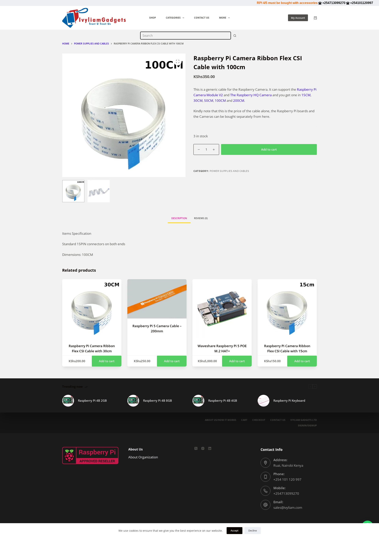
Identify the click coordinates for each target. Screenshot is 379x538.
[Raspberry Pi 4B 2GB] (68, 401)
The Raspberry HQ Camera (251, 95)
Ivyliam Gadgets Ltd (303, 420)
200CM (238, 100)
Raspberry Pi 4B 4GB (222, 400)
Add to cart (269, 149)
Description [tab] (179, 218)
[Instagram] (202, 448)
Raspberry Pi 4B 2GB (92, 400)
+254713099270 (286, 493)
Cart (244, 420)
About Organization (143, 457)
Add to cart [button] (106, 361)
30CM (198, 100)
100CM (220, 100)
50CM (208, 100)
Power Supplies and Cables (229, 171)
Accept (234, 530)
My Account (298, 18)
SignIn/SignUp (307, 425)
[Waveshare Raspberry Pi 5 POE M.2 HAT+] (222, 308)
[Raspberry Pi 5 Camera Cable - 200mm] (157, 298)
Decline (252, 530)
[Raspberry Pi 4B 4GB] (198, 401)
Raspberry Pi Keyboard (289, 400)
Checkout (258, 420)
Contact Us (201, 17)
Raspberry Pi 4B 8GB (157, 400)
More (222, 17)
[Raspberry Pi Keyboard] (263, 401)
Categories (173, 17)
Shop (152, 17)
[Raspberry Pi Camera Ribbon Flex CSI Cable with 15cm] (287, 308)
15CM (306, 95)
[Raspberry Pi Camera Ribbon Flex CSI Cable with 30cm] (91, 308)
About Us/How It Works (220, 420)
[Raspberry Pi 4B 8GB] (133, 401)
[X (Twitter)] (195, 448)
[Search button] (235, 36)
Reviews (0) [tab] (201, 218)
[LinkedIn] (209, 448)
